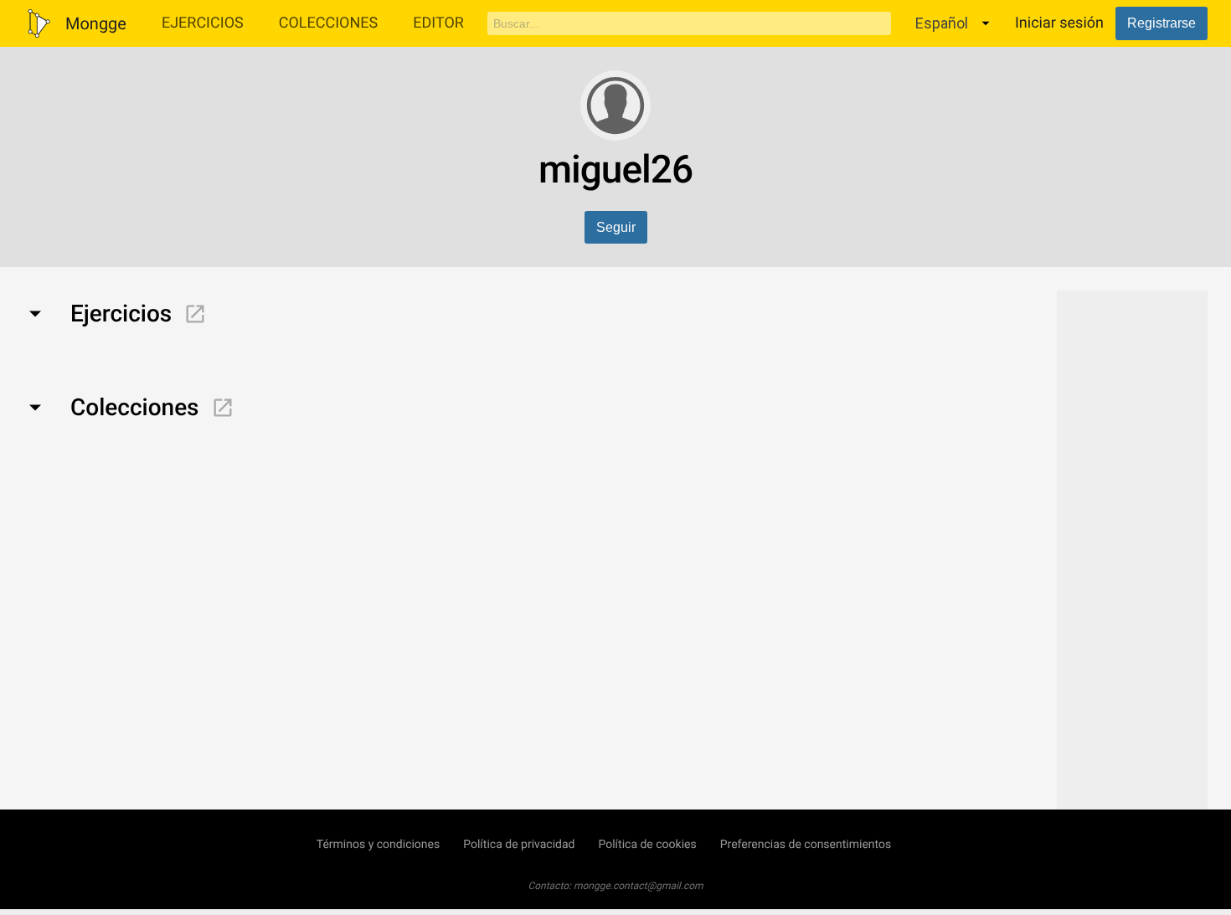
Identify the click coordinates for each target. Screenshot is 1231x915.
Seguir (616, 227)
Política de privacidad (518, 844)
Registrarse (1161, 23)
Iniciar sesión (1059, 23)
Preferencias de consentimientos (806, 844)
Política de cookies (647, 844)
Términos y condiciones (378, 844)
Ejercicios (203, 23)
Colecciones (329, 23)
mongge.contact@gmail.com (638, 886)
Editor (438, 23)
